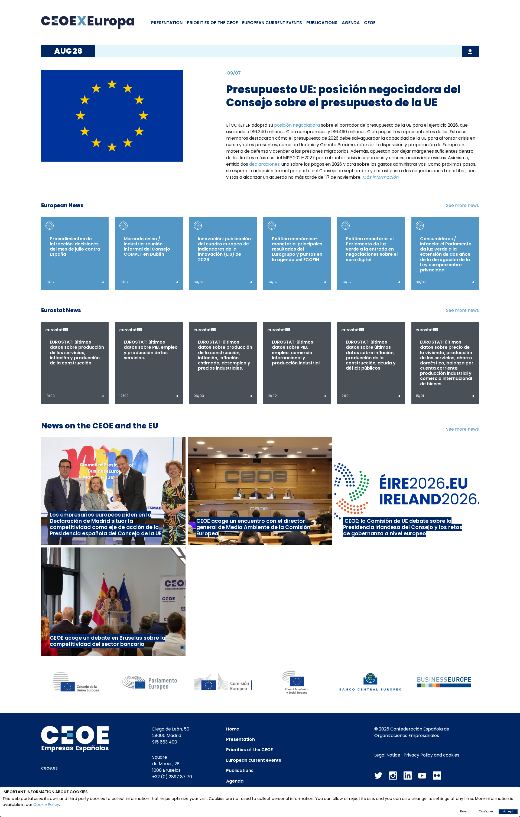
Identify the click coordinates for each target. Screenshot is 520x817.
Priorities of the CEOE (249, 749)
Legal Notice (387, 755)
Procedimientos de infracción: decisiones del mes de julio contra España (75, 247)
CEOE (369, 23)
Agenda (351, 23)
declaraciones (264, 164)
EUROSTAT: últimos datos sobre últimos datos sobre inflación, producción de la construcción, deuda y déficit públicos (371, 355)
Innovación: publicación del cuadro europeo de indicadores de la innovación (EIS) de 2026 (224, 249)
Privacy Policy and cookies (431, 755)
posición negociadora (297, 125)
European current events (253, 760)
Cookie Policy (46, 804)
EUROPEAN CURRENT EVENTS (272, 23)
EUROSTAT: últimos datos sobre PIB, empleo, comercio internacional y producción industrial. (296, 352)
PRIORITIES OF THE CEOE (212, 23)
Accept (508, 811)
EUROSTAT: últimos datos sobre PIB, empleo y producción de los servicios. (151, 350)
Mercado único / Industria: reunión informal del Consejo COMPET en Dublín (147, 247)
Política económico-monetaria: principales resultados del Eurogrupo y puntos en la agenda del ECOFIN (297, 249)
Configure (486, 811)
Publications (321, 23)
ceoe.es (49, 768)
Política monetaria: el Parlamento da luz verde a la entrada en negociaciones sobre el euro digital (372, 249)
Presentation (167, 23)
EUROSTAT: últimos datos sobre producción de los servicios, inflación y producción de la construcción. (77, 352)
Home (232, 729)
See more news (462, 205)
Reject (464, 811)
